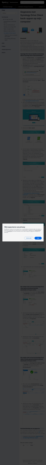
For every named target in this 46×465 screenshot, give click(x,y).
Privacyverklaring (38, 230)
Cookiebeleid (9, 231)
